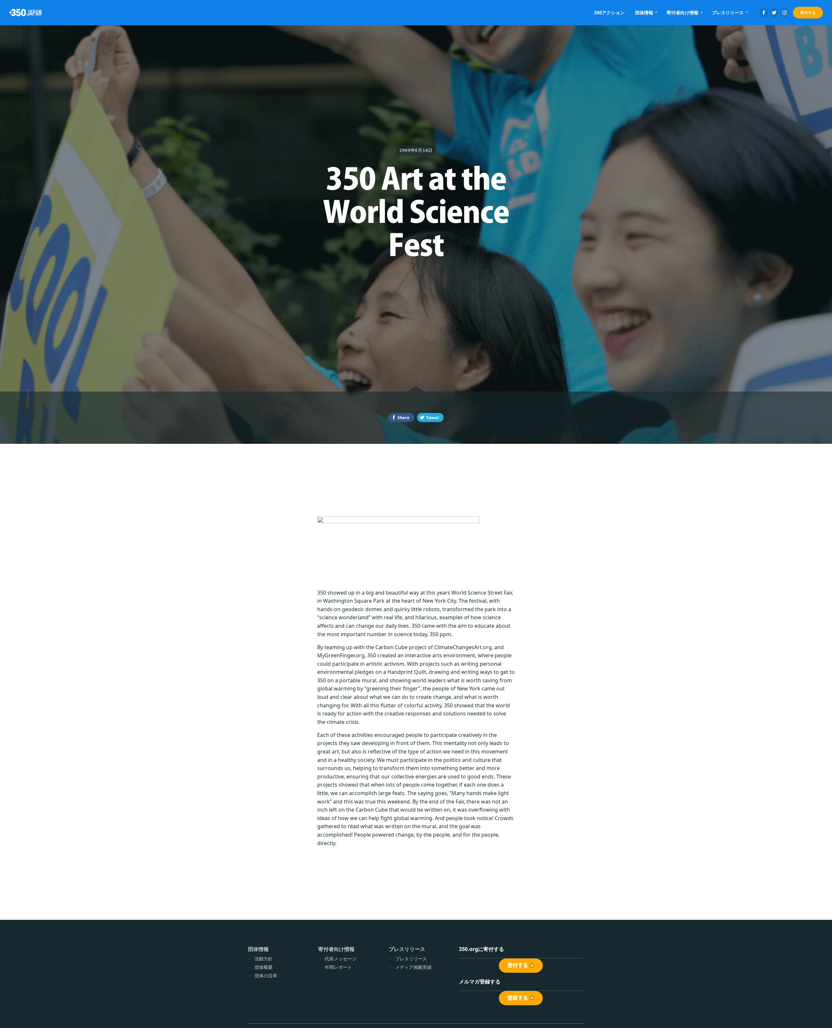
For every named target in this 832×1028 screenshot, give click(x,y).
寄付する (808, 12)
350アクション (609, 12)
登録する (517, 997)
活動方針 (263, 959)
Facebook (763, 12)
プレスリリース (411, 959)
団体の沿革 (265, 975)
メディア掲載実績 (413, 967)
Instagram (784, 12)
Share (403, 417)
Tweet (432, 417)
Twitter (774, 12)
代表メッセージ (341, 959)
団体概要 (263, 967)
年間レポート (338, 967)
